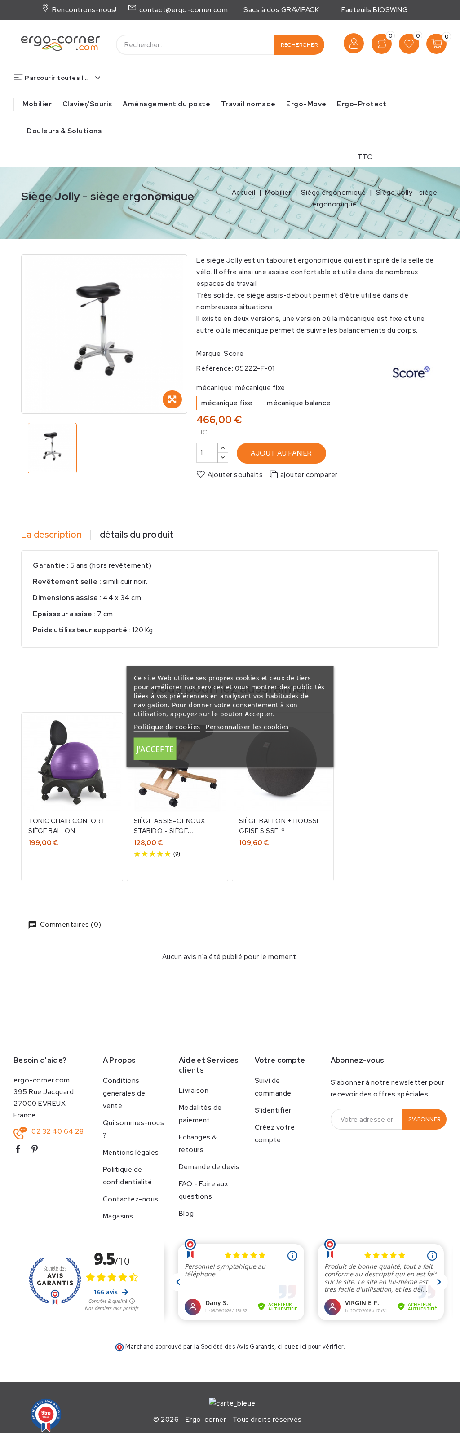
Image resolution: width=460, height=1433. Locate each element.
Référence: (214, 368)
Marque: (209, 353)
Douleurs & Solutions (64, 131)
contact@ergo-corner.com (182, 9)
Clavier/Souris (87, 104)
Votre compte (280, 1060)
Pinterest (38, 1151)
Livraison (194, 1090)
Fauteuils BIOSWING (374, 9)
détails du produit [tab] (137, 534)
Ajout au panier (281, 453)
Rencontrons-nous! (83, 9)
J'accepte (155, 748)
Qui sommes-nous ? (133, 1129)
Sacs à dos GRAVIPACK (281, 9)
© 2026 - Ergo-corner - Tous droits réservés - (230, 1419)
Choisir (72, 862)
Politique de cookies (167, 726)
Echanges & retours (198, 1143)
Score (234, 353)
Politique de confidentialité (127, 1176)
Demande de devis (209, 1166)
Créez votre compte (275, 1133)
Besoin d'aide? (39, 1060)
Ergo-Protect (361, 104)
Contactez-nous (131, 1199)
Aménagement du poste (166, 104)
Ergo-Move (306, 104)
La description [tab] (51, 534)
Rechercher (299, 44)
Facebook (21, 1151)
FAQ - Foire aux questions (204, 1190)
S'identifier (273, 1110)
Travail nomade (248, 104)
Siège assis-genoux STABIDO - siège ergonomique (169, 831)
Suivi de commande (273, 1087)
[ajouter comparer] (110, 728)
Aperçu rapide (110, 747)
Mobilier (37, 104)
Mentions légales (131, 1152)
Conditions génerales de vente (124, 1093)
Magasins (118, 1216)
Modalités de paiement (200, 1114)
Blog (186, 1213)
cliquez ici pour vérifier (311, 1346)
